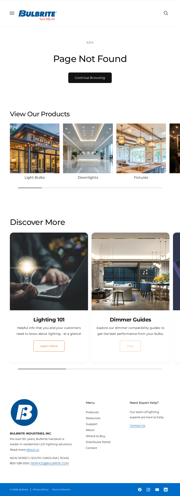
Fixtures (141, 177)
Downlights (88, 177)
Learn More (49, 346)
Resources (93, 418)
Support (91, 424)
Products (92, 412)
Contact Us (137, 425)
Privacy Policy (40, 489)
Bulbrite (23, 489)
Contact (91, 448)
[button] (11, 13)
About (90, 430)
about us (32, 449)
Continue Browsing (90, 77)
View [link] (130, 346)
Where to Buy (95, 436)
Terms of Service (61, 489)
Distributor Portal (98, 442)
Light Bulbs (35, 177)
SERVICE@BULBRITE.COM (50, 463)
